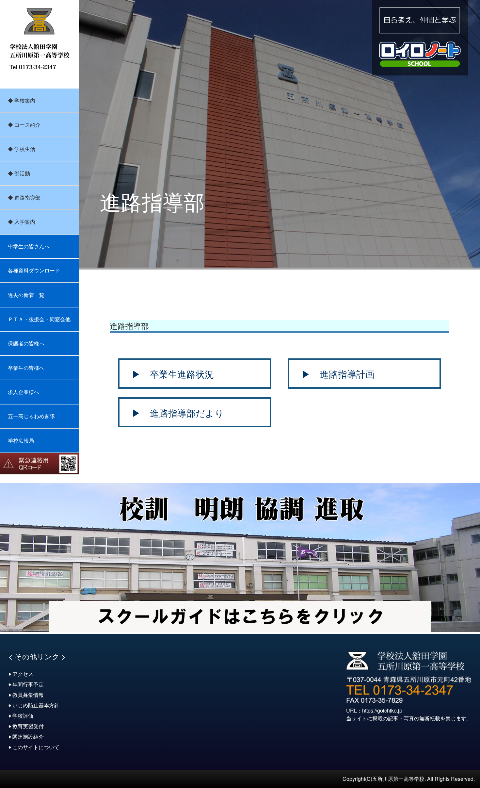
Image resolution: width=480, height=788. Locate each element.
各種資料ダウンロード (34, 270)
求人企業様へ (23, 392)
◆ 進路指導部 (24, 197)
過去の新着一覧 (26, 295)
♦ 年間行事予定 (26, 684)
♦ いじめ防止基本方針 (33, 705)
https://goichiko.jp (382, 710)
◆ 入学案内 (21, 221)
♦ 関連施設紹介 (26, 736)
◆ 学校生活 (21, 149)
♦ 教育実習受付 (26, 726)
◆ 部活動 (19, 173)
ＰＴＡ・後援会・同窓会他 (39, 319)
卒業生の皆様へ (26, 367)
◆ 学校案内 (21, 100)
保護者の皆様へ (26, 343)
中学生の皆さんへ (29, 246)
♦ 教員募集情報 (26, 694)
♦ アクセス (20, 674)
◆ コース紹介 (24, 124)
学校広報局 (21, 440)
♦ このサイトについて (33, 747)
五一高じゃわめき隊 (31, 416)
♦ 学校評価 (20, 715)
